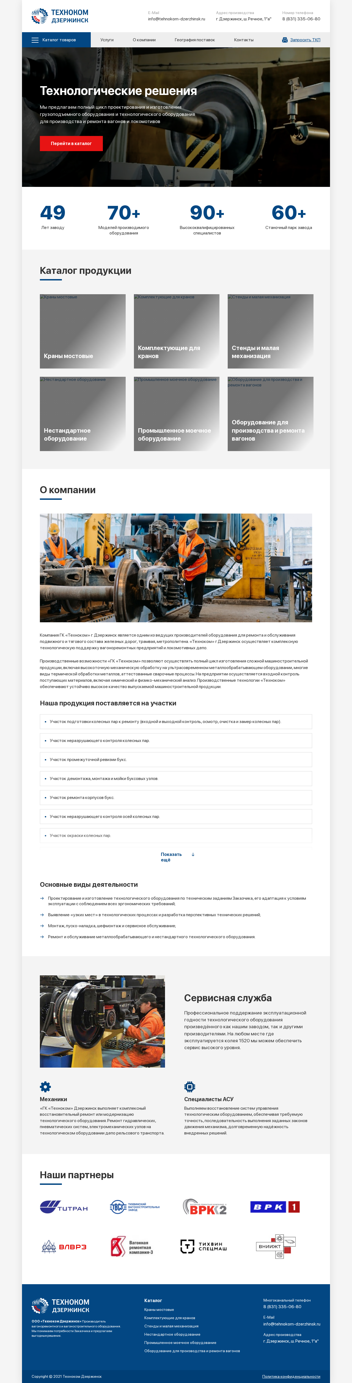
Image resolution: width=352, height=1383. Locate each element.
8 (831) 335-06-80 (301, 18)
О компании (144, 39)
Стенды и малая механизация (171, 1326)
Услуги (107, 39)
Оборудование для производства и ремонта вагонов (192, 1351)
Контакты (244, 39)
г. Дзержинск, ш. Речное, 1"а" (243, 18)
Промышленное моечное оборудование (180, 1342)
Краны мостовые (159, 1309)
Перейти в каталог (71, 143)
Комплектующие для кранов (169, 1318)
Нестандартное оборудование (172, 1334)
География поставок (195, 39)
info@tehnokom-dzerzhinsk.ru (176, 18)
